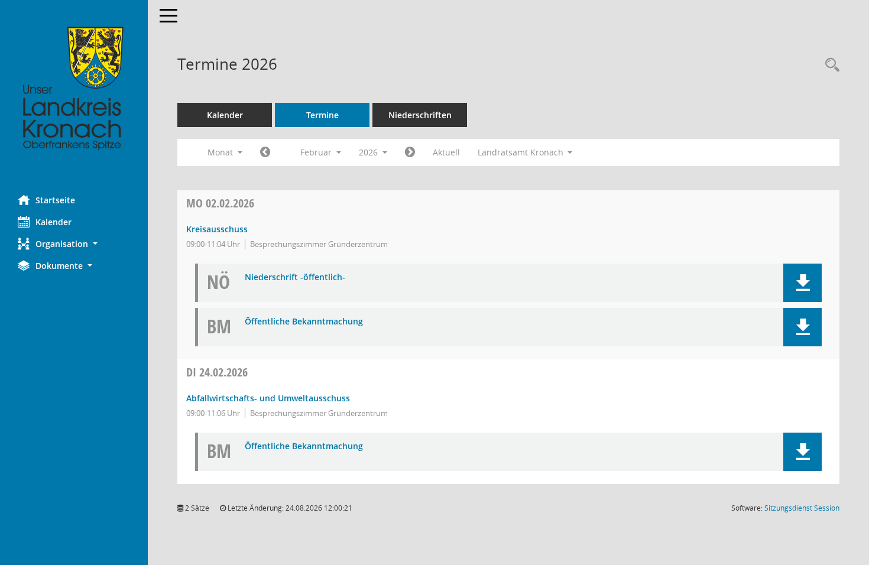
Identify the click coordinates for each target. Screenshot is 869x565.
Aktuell (446, 152)
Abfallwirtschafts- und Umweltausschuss (268, 398)
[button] (74, 244)
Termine (322, 115)
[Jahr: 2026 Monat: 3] (410, 152)
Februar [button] (317, 152)
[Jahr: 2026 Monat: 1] (265, 152)
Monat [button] (221, 152)
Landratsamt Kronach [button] (522, 152)
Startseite (55, 200)
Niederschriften (420, 115)
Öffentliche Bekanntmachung (304, 322)
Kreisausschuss (217, 229)
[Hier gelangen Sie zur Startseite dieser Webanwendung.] (74, 89)
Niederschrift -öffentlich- (295, 277)
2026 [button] (369, 152)
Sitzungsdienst (801, 508)
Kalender (53, 222)
